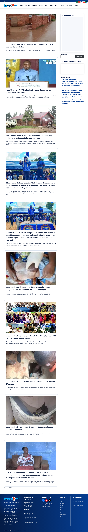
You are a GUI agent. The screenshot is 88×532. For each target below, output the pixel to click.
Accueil (21, 5)
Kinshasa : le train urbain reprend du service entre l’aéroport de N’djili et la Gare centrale (72, 96)
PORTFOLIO (34, 5)
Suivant (11, 487)
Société (57, 5)
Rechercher (64, 54)
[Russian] (84, 2)
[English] (81, 2)
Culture (41, 5)
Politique (27, 5)
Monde (46, 5)
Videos (77, 5)
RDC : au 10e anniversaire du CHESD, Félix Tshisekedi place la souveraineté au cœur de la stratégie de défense (72, 90)
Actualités (72, 1)
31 (7, 487)
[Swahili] (86, 2)
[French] (82, 2)
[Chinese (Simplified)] (79, 2)
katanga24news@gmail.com (30, 522)
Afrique (62, 5)
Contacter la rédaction (78, 505)
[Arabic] (77, 2)
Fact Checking (69, 5)
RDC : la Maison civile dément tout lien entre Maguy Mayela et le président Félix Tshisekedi (73, 101)
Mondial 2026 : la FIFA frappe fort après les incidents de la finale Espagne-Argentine (72, 85)
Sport (51, 5)
